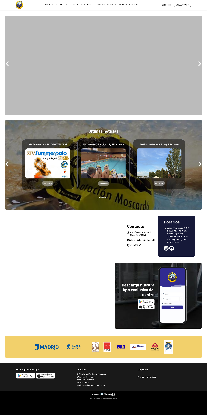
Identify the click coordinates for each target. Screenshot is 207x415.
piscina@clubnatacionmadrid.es (144, 240)
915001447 (84, 382)
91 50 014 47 (135, 245)
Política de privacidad (147, 377)
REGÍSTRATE (166, 5)
